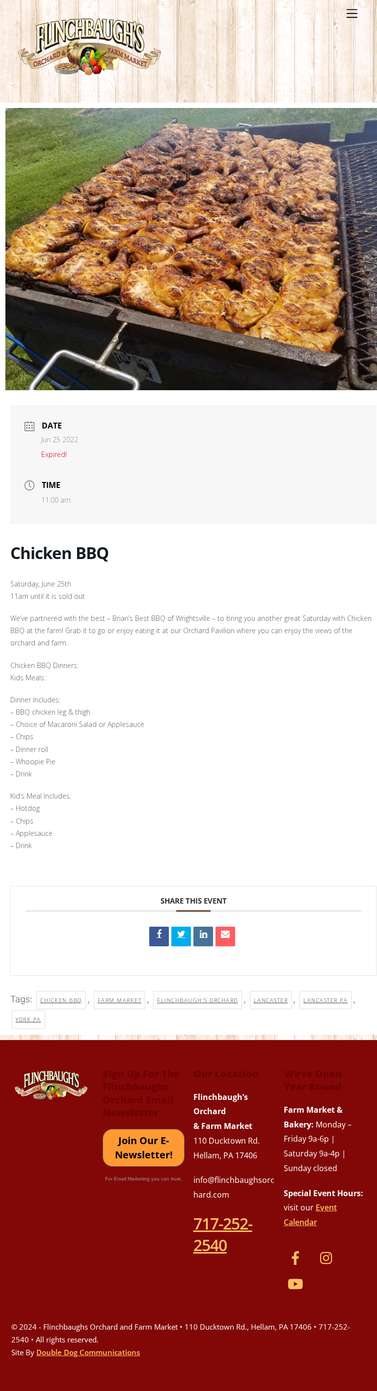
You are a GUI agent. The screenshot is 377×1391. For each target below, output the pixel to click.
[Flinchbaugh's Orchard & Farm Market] (89, 79)
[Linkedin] (203, 936)
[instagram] (328, 1256)
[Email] (225, 936)
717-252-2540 (222, 1234)
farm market (120, 1000)
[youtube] (297, 1282)
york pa (28, 1019)
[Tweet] (181, 936)
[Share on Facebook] (159, 936)
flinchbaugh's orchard (197, 1000)
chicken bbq (61, 1000)
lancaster (271, 1000)
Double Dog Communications (88, 1352)
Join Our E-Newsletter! (144, 1148)
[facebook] (297, 1256)
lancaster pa (325, 1000)
